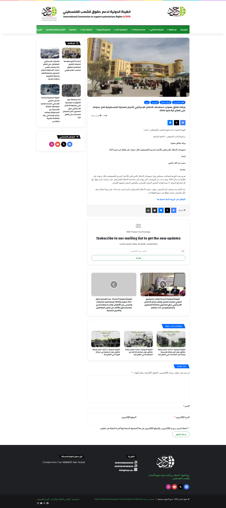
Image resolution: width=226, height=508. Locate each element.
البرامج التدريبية (103, 29)
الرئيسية (184, 29)
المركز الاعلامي (157, 29)
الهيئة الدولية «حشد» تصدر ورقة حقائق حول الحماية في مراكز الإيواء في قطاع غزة (106, 352)
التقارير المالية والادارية (55, 29)
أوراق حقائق (165, 102)
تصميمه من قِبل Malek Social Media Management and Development (124, 499)
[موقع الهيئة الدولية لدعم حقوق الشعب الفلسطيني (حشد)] (176, 11)
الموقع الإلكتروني (129, 417)
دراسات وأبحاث (139, 29)
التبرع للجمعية (37, 29)
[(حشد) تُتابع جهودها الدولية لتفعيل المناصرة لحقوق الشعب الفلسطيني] (71, 53)
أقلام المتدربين (178, 102)
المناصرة (72, 29)
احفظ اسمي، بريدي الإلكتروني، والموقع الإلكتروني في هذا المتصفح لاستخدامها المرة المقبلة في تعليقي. (143, 428)
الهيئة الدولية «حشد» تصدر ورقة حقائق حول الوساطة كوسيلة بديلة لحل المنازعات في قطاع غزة (171, 352)
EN (26, 29)
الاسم (186, 406)
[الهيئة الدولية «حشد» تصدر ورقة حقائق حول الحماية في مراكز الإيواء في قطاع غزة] (105, 339)
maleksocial (138, 499)
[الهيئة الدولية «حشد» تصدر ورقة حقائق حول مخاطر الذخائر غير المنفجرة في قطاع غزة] (138, 339)
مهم (146, 102)
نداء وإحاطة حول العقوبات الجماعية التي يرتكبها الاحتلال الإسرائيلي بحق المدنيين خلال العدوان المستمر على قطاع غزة (72, 108)
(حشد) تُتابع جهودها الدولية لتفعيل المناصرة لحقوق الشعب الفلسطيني (72, 66)
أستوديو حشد (121, 29)
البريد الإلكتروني (182, 417)
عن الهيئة (173, 29)
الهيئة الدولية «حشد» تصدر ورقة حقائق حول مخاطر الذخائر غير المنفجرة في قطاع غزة (139, 352)
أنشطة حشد (86, 29)
